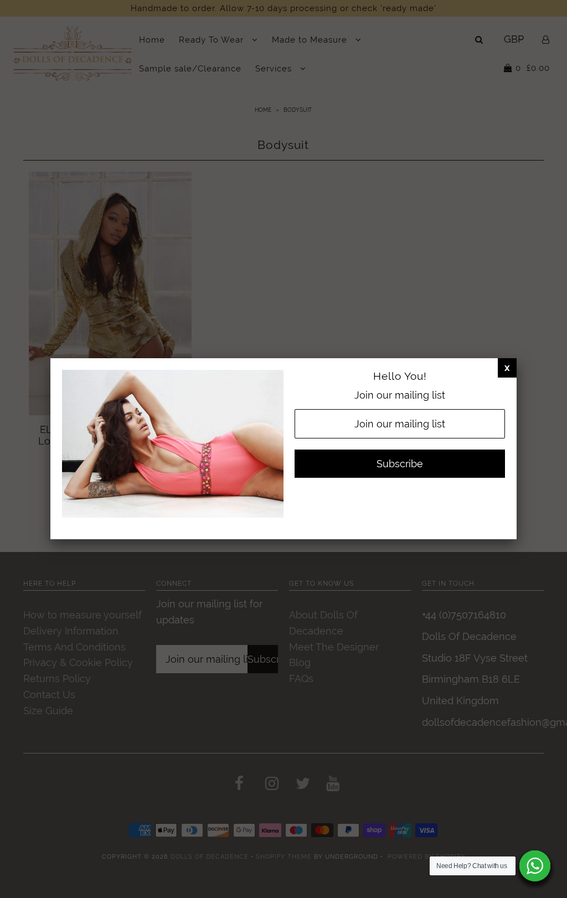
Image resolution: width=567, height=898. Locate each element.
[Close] (507, 368)
